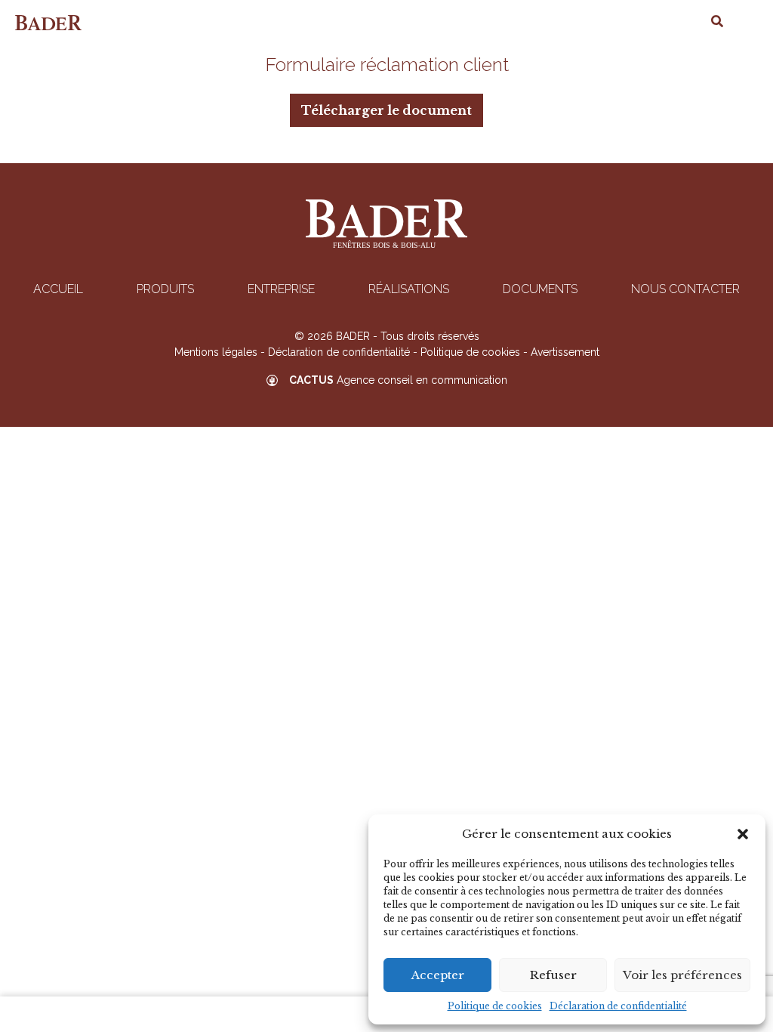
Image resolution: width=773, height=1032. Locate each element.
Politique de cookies (495, 1006)
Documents (540, 289)
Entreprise (281, 289)
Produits (165, 289)
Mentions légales (215, 352)
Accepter (437, 975)
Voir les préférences (682, 975)
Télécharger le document (386, 110)
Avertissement (565, 352)
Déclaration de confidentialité (618, 1006)
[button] (742, 834)
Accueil (58, 289)
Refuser (553, 975)
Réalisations (408, 289)
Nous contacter (685, 289)
